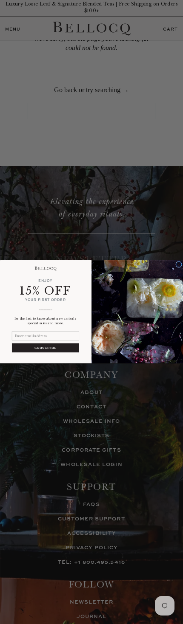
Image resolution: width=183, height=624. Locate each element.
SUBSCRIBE (45, 348)
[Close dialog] (179, 264)
